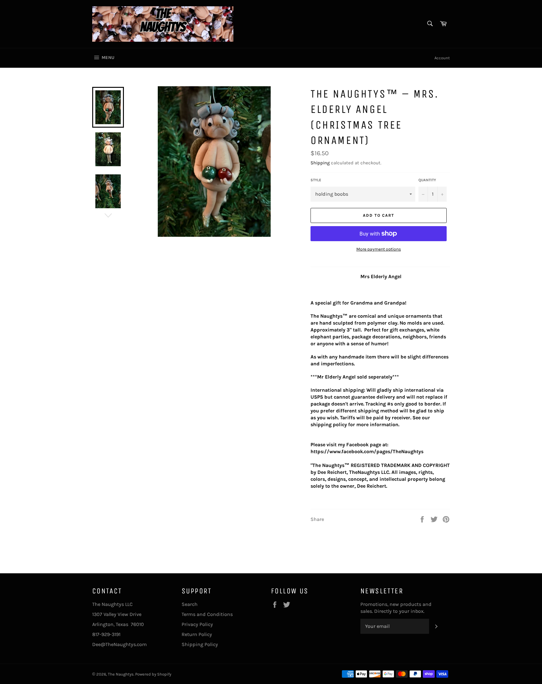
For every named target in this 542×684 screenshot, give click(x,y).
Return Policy (197, 634)
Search (190, 604)
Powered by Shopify (153, 674)
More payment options (378, 249)
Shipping (320, 163)
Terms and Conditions (207, 614)
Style (316, 180)
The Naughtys (121, 674)
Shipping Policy (200, 644)
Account (442, 58)
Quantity (427, 180)
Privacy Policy (197, 624)
